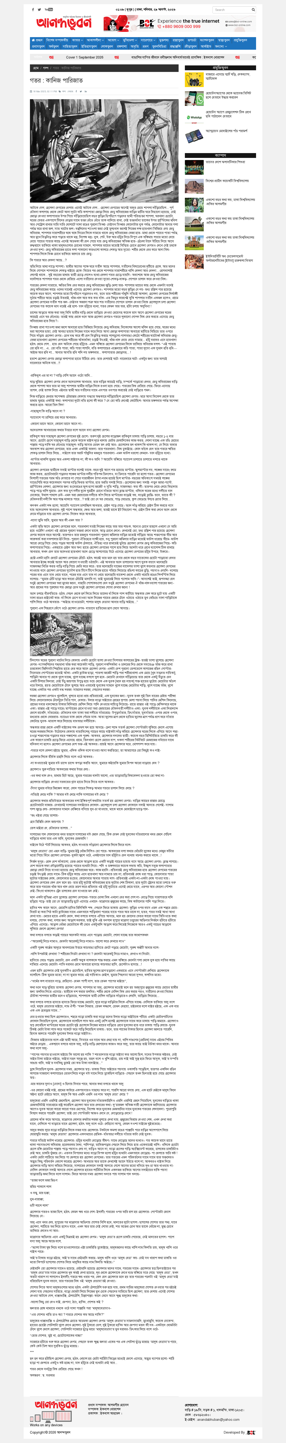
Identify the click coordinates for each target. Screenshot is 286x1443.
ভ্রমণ (145, 46)
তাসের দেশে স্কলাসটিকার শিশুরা (225, 162)
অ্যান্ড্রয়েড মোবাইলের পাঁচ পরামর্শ (226, 131)
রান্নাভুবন (178, 40)
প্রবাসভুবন (38, 46)
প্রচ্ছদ (39, 40)
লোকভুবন (107, 46)
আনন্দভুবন (64, 1432)
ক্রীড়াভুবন (190, 46)
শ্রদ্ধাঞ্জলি (175, 46)
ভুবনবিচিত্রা (159, 46)
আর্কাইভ (206, 46)
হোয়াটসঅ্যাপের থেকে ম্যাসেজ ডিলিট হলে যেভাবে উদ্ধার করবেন (228, 95)
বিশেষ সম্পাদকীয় (57, 40)
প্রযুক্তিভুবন (240, 40)
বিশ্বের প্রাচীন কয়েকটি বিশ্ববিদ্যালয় (227, 181)
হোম (36, 68)
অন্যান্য (220, 46)
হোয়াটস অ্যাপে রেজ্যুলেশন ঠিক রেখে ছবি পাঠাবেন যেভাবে (228, 114)
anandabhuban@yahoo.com (218, 1419)
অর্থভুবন (54, 46)
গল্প (45, 68)
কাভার (76, 40)
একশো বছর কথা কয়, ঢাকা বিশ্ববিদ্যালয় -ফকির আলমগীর (230, 202)
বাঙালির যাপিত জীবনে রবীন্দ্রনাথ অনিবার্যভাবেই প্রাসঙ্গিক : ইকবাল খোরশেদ (138, 57)
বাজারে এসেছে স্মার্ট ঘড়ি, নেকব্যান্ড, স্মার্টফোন (228, 76)
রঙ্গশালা (122, 46)
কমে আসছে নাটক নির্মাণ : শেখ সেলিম (236, 57)
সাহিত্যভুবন (70, 46)
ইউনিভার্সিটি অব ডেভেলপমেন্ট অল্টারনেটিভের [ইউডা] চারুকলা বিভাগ (229, 258)
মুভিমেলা (129, 40)
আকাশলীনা (94, 40)
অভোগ (112, 40)
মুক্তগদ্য (164, 40)
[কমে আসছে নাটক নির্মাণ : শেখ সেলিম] (199, 57)
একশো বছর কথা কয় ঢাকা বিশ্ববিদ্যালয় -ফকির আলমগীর (230, 221)
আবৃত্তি (135, 46)
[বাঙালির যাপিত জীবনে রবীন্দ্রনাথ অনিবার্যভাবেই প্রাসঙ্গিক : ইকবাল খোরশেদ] (78, 57)
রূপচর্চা (192, 40)
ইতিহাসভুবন (89, 46)
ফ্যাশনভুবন (207, 40)
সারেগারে (147, 40)
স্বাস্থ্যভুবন (224, 40)
